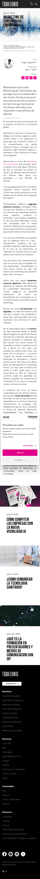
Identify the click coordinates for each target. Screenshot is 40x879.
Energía (5, 761)
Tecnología (7, 752)
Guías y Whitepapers (11, 799)
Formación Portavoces (12, 709)
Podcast (5, 795)
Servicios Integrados (11, 696)
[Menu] (31, 4)
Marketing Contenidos (12, 731)
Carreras (6, 821)
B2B (4, 748)
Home (5, 45)
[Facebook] (4, 854)
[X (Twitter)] (23, 854)
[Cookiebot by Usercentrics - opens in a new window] (28, 417)
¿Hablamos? (10, 684)
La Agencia (7, 817)
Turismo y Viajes (9, 774)
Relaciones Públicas (11, 705)
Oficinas (5, 825)
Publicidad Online (10, 718)
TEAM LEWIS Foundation (13, 830)
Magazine (11, 45)
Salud (4, 778)
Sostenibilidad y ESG (11, 756)
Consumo (6, 743)
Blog (17, 45)
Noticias (5, 804)
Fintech (5, 765)
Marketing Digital (10, 713)
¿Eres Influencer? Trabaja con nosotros (19, 838)
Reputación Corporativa (12, 700)
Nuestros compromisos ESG (14, 834)
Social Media (7, 726)
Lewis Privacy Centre (17, 862)
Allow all (20, 453)
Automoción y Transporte (13, 769)
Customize (19, 460)
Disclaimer (5, 862)
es (6, 871)
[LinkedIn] (17, 854)
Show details (28, 445)
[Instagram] (10, 854)
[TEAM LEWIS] (10, 4)
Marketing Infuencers (11, 722)
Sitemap (13, 864)
